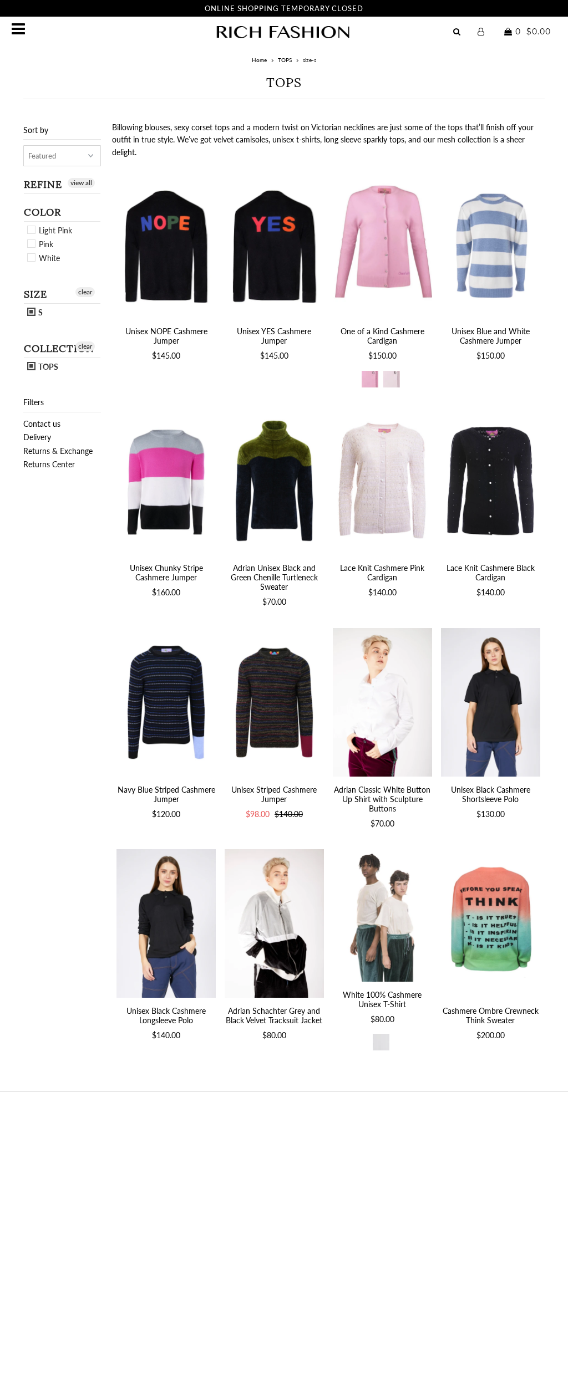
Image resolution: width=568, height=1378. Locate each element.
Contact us (41, 423)
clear (85, 292)
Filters (33, 402)
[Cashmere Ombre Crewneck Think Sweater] (490, 923)
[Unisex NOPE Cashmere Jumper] (166, 244)
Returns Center (49, 464)
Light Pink (54, 230)
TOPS (285, 60)
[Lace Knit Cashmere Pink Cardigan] (382, 480)
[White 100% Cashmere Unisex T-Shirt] (382, 915)
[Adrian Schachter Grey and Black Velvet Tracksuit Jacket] (274, 923)
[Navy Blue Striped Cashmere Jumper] (166, 702)
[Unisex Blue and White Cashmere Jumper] (490, 244)
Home (259, 60)
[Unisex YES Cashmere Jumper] (274, 244)
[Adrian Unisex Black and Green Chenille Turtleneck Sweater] (274, 480)
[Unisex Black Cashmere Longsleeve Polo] (166, 923)
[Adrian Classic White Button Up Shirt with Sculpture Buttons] (382, 702)
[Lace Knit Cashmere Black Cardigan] (490, 480)
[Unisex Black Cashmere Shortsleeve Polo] (490, 702)
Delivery (37, 437)
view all (81, 182)
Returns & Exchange (58, 451)
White (48, 258)
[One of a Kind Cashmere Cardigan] (382, 244)
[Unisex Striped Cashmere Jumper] (274, 702)
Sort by (35, 130)
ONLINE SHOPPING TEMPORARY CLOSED (284, 8)
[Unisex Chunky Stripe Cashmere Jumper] (166, 480)
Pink (45, 244)
